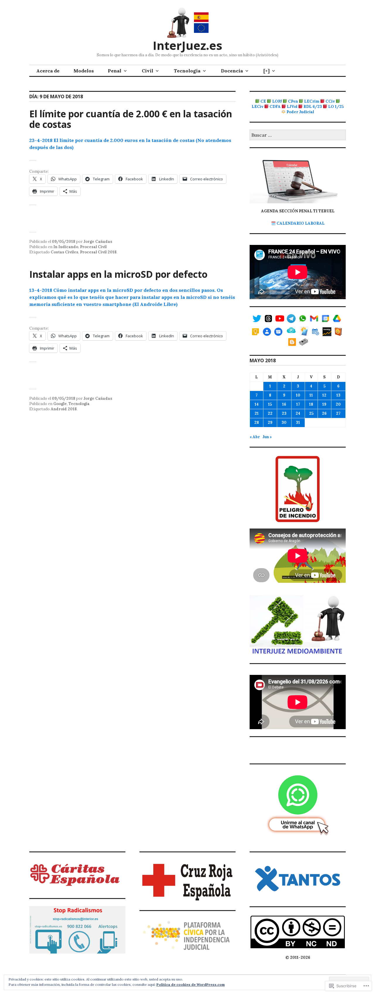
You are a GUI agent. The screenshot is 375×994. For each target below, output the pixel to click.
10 (298, 395)
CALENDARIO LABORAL (301, 223)
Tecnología (187, 71)
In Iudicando (65, 246)
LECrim (311, 101)
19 (324, 404)
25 (311, 413)
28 (256, 422)
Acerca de (47, 71)
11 (311, 395)
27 (338, 413)
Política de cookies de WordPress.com (190, 984)
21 (257, 413)
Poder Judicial (300, 111)
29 (270, 422)
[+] (266, 71)
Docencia (232, 71)
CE (263, 101)
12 (324, 395)
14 (257, 404)
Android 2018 (64, 409)
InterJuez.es (187, 45)
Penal (114, 71)
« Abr (255, 436)
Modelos (84, 71)
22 (270, 413)
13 (338, 395)
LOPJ (277, 101)
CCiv (330, 101)
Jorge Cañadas (97, 241)
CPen (293, 101)
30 (284, 422)
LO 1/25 (336, 106)
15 (270, 404)
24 (298, 413)
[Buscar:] (298, 135)
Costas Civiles (64, 252)
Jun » (267, 436)
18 (311, 404)
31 (298, 422)
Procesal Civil (93, 246)
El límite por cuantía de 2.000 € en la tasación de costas (130, 119)
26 (324, 413)
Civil (147, 71)
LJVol (292, 106)
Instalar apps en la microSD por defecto (118, 274)
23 (284, 413)
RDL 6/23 (313, 106)
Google (60, 403)
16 (284, 404)
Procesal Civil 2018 (98, 252)
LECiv (257, 106)
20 (338, 404)
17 (298, 404)
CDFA (275, 106)
